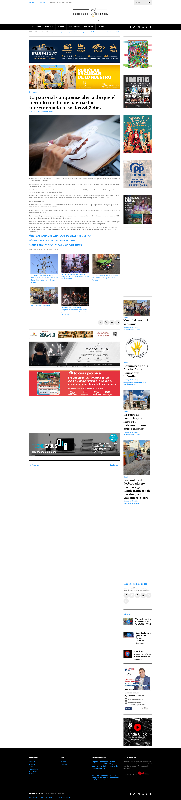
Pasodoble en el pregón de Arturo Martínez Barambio (143, 638)
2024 (36, 32)
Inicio (30, 32)
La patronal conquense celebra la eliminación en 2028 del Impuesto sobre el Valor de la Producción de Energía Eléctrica (105, 765)
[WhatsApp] (126, 601)
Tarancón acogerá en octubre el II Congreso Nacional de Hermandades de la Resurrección (75, 276)
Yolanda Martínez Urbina (131, 330)
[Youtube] (143, 595)
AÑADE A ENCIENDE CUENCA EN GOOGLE (52, 240)
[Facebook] (126, 595)
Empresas (49, 26)
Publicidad (42, 2)
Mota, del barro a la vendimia (40, 306)
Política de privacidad (64, 797)
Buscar (149, 2)
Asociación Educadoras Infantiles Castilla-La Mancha (134, 383)
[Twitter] (131, 595)
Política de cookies (46, 797)
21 (47, 32)
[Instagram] (137, 595)
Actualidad (36, 26)
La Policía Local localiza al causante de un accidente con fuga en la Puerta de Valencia (105, 278)
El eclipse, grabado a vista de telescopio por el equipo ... (142, 655)
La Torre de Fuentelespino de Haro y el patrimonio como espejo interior (135, 421)
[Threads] (148, 595)
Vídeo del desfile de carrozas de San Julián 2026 (143, 621)
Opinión (31, 2)
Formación (88, 26)
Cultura (101, 26)
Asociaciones (74, 26)
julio (42, 32)
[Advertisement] (75, 414)
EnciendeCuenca (47, 112)
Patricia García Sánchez (131, 503)
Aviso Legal (33, 797)
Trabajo (61, 26)
